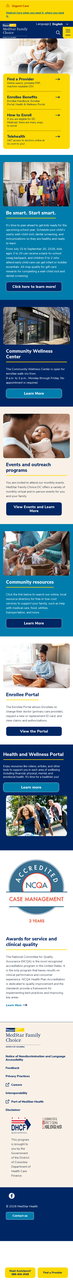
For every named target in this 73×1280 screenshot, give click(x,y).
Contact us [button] (20, 1216)
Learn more (31, 787)
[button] (58, 32)
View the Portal (34, 731)
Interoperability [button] (16, 1093)
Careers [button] (16, 1085)
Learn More (34, 393)
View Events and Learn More (34, 508)
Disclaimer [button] (13, 1110)
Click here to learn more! (34, 286)
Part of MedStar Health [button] (27, 1102)
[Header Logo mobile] (15, 29)
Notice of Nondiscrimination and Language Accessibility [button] (36, 1058)
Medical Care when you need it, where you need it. (35, 14)
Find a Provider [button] (52, 1272)
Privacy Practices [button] (18, 1076)
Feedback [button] (12, 1068)
